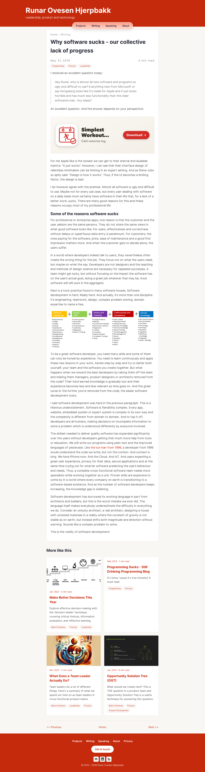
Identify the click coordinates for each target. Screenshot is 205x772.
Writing (95, 25)
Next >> (153, 727)
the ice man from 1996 (106, 447)
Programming (58, 66)
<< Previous (53, 727)
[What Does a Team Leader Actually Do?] (74, 651)
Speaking (111, 25)
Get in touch (102, 749)
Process (72, 66)
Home (54, 34)
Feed (108, 759)
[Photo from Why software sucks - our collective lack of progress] (102, 329)
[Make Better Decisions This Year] (74, 572)
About (125, 25)
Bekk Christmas (58, 627)
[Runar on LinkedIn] (102, 759)
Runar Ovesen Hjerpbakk (68, 10)
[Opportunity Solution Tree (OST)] (131, 651)
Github (96, 759)
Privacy (128, 741)
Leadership (85, 66)
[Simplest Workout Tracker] (102, 135)
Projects (81, 25)
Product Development (118, 710)
